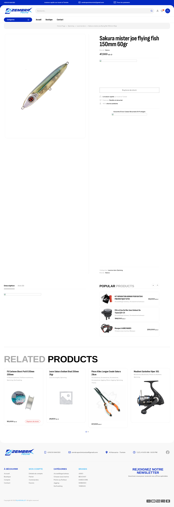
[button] (153, 285)
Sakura (107, 50)
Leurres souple (54, 377)
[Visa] (149, 501)
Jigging (103, 380)
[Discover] (163, 501)
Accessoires (96, 377)
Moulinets (137, 374)
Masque (132, 331)
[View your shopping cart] (167, 10)
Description (9, 286)
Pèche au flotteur (155, 374)
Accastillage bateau (122, 301)
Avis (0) (21, 286)
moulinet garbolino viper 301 (146, 371)
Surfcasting (18, 380)
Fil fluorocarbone (13, 377)
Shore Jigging (111, 380)
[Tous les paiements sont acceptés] (108, 2)
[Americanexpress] (158, 501)
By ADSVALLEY (21, 500)
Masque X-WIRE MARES (123, 328)
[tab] (9, 285)
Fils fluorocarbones (26, 377)
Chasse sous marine (122, 331)
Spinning (71, 26)
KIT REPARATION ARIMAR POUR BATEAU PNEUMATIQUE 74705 (129, 297)
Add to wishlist (38, 384)
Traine (94, 383)
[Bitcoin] (168, 501)
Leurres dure (81, 26)
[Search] (151, 10)
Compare (38, 389)
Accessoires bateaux (137, 301)
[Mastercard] (153, 501)
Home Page (61, 26)
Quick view (38, 393)
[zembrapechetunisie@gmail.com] (72, 2)
